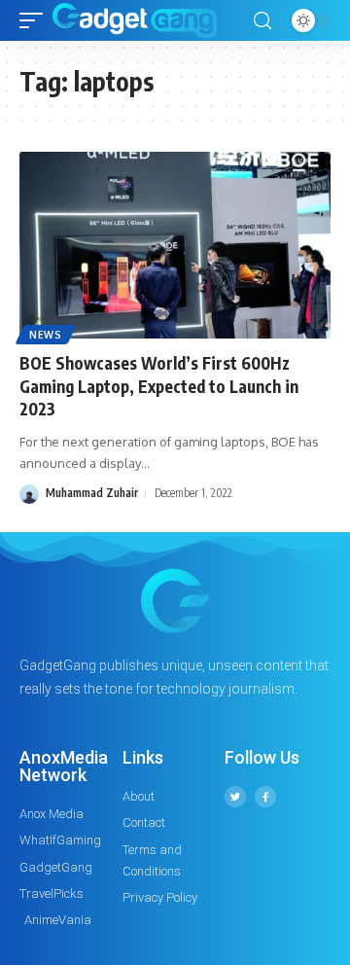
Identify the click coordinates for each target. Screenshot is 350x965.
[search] (262, 21)
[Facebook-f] (265, 796)
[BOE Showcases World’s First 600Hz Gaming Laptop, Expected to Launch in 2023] (175, 245)
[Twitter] (235, 796)
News (45, 334)
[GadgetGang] (134, 20)
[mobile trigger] (35, 20)
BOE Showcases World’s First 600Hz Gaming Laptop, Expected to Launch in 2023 (158, 386)
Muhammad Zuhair (92, 492)
